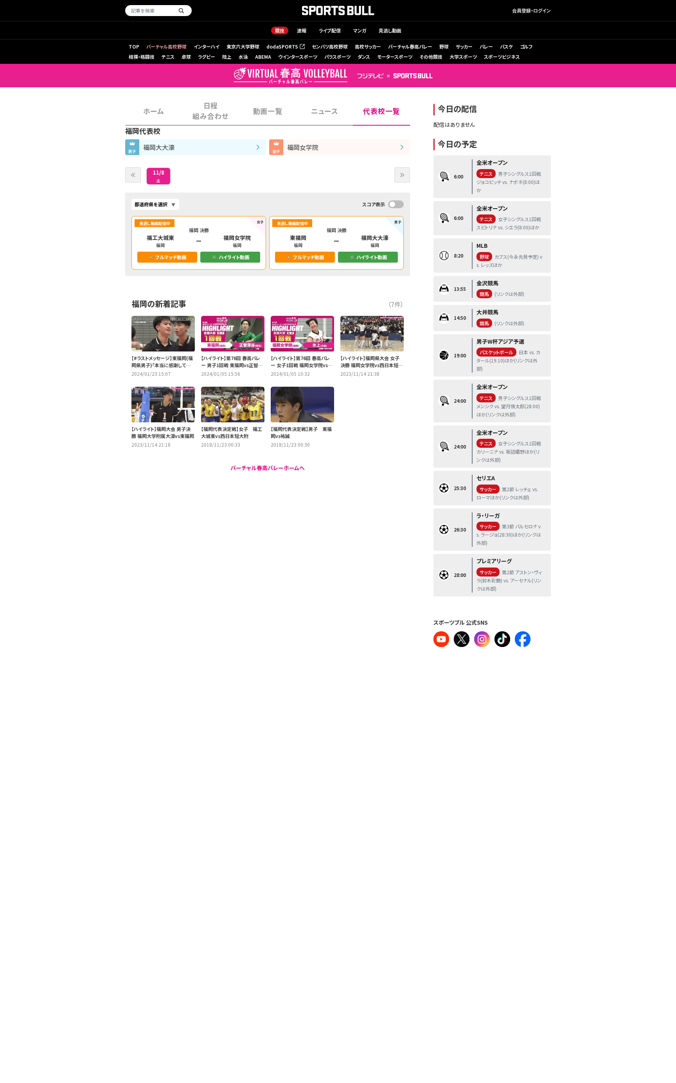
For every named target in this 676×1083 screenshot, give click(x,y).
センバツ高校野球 (330, 46)
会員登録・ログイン (531, 10)
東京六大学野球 (243, 46)
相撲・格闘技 (142, 56)
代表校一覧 (381, 111)
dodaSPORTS (285, 46)
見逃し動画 (390, 30)
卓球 (186, 56)
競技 (279, 30)
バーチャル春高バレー (410, 46)
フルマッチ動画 (170, 257)
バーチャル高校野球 (166, 46)
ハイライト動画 (234, 257)
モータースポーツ (394, 56)
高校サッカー (368, 46)
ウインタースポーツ (297, 56)
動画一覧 (267, 111)
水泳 (243, 56)
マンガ (359, 30)
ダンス (364, 56)
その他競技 (430, 56)
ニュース (324, 111)
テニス (168, 56)
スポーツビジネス (502, 56)
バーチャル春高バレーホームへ (267, 468)
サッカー (464, 46)
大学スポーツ (463, 56)
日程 (210, 110)
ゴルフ (526, 46)
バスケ (506, 46)
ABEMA (263, 56)
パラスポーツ (337, 56)
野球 (444, 46)
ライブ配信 (330, 30)
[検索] (181, 10)
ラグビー (206, 56)
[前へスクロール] (133, 175)
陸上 (227, 56)
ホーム (153, 111)
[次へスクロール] (402, 175)
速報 (301, 30)
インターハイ (206, 46)
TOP (134, 46)
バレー (486, 46)
